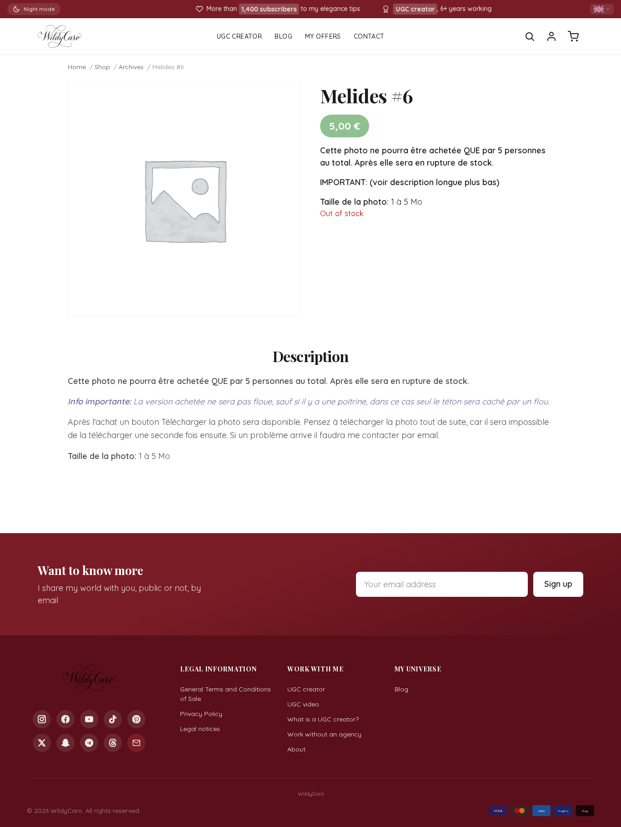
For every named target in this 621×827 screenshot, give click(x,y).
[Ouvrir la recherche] (530, 36)
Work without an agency (324, 734)
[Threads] (113, 743)
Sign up (558, 584)
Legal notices (200, 729)
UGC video (303, 704)
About (296, 749)
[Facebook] (65, 719)
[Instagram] (42, 719)
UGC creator (306, 689)
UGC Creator (239, 36)
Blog (283, 36)
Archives (131, 67)
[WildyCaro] (59, 36)
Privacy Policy (201, 714)
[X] (42, 743)
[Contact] (136, 743)
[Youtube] (89, 719)
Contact (369, 36)
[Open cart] (573, 36)
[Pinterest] (136, 719)
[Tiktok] (113, 719)
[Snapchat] (65, 743)
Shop (102, 67)
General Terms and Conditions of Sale (225, 694)
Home (77, 67)
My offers (323, 36)
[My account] (551, 36)
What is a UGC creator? (323, 719)
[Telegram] (89, 743)
